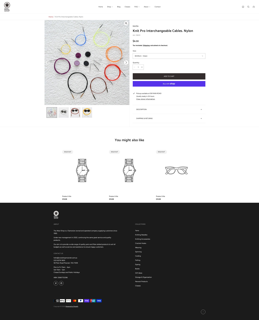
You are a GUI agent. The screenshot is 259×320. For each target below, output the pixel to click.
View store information (145, 99)
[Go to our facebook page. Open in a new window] (56, 283)
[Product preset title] (83, 170)
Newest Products (141, 281)
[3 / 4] (75, 112)
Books (137, 269)
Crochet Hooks (140, 243)
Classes (138, 286)
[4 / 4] (87, 112)
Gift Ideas (138, 273)
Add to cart (169, 76)
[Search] (248, 7)
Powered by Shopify (72, 306)
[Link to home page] (56, 215)
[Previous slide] (48, 62)
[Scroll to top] (203, 312)
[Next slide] (126, 62)
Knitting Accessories (142, 239)
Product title (66, 196)
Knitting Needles (141, 235)
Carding (138, 256)
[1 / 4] (52, 112)
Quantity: (136, 63)
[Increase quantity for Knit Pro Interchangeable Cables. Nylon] (142, 67)
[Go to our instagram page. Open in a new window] (61, 283)
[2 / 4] (63, 112)
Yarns (137, 230)
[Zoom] (126, 23)
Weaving (138, 248)
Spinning (138, 252)
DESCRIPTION (141, 109)
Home (51, 17)
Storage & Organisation (143, 277)
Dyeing (137, 264)
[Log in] (243, 7)
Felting (137, 260)
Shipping (146, 45)
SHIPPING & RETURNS (144, 118)
